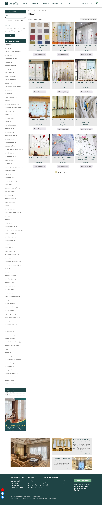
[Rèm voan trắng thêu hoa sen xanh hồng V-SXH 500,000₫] (86, 145)
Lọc (10, 35)
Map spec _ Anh (9, 314)
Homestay (45, 484)
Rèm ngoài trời (8, 370)
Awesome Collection (10, 286)
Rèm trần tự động (9, 310)
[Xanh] (19, 31)
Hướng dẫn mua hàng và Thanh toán (82, 484)
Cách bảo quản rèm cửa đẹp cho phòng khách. (62, 459)
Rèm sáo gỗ (8, 55)
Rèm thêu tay (8, 258)
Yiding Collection (9, 338)
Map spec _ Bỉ (8, 251)
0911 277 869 (15, 483)
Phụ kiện (7, 174)
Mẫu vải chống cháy (10, 135)
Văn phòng (62, 480)
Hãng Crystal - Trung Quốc (12, 212)
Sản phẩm (35, 3)
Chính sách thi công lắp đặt (80, 488)
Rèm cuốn (7, 216)
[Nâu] (5, 31)
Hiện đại (7, 300)
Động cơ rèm (8, 293)
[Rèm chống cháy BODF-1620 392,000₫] (39, 33)
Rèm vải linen (8, 195)
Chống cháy (8, 72)
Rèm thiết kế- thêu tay (33, 482)
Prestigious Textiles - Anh (11, 261)
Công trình (45, 3)
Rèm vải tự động (9, 279)
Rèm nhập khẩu (9, 321)
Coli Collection (8, 223)
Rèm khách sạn (9, 132)
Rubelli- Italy (8, 363)
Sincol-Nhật (8, 356)
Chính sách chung (82, 480)
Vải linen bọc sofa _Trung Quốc (13, 149)
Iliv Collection (8, 139)
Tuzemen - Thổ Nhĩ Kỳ (11, 146)
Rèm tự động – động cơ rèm (35, 485)
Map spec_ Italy (9, 202)
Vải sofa (7, 163)
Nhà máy (71, 3)
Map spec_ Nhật (9, 160)
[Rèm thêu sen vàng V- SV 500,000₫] (63, 70)
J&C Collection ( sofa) (10, 254)
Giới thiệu (26, 3)
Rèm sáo (7, 121)
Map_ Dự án (8, 349)
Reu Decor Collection (10, 307)
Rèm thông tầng (9, 289)
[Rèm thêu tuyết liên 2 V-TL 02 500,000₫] (39, 107)
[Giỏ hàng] (96, 3)
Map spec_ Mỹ (8, 128)
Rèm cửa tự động (9, 79)
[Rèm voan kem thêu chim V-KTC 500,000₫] (63, 107)
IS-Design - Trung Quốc (11, 188)
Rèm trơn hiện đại (9, 209)
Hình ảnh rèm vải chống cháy (12, 167)
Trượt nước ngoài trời (10, 104)
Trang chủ (30, 10)
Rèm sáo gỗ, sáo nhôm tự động (13, 342)
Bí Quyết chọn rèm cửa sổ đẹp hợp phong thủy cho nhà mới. (81, 441)
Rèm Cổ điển (8, 331)
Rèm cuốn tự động (9, 377)
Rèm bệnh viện (9, 240)
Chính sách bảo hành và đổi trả (81, 486)
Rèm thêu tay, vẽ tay (10, 226)
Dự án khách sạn (47, 485)
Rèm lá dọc (8, 184)
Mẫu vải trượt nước (9, 198)
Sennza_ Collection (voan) (12, 265)
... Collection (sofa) (9, 384)
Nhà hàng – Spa (63, 482)
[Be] (5, 28)
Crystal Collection (9, 328)
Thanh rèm (7, 100)
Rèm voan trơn (8, 366)
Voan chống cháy (9, 125)
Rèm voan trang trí (9, 142)
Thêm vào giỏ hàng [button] (39, 54)
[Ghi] (12, 28)
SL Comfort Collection (10, 373)
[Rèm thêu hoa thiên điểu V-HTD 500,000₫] (63, 33)
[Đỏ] (9, 28)
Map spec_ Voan (9, 275)
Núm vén (7, 69)
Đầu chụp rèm (8, 93)
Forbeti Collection (9, 76)
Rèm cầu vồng (8, 153)
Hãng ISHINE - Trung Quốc (12, 86)
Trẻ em (6, 268)
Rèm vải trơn (8, 177)
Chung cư (45, 482)
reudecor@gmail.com (17, 487)
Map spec (55, 3)
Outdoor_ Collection (10, 97)
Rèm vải (7, 44)
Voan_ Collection (9, 191)
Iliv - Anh (7, 48)
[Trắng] (9, 31)
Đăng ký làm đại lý (86, 3)
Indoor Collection (9, 65)
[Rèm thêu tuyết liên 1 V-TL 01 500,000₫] (86, 33)
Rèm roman (8, 90)
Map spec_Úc (8, 380)
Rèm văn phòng (9, 303)
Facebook (75, 490)
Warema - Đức (8, 335)
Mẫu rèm (7, 352)
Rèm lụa (7, 205)
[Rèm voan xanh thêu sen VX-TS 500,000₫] (63, 145)
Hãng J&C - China (9, 181)
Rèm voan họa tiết (9, 58)
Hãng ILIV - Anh (9, 118)
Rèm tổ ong (8, 247)
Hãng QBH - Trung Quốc (11, 51)
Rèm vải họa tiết (9, 237)
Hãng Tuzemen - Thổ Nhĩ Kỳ (12, 359)
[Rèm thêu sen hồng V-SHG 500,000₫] (39, 70)
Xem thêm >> (87, 453)
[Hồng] (16, 28)
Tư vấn (63, 3)
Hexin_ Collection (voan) (11, 296)
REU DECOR (8, 392)
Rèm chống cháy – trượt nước (35, 487)
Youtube (78, 490)
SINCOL (7, 394)
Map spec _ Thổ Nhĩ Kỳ (11, 345)
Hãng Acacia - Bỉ (9, 324)
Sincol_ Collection (9, 233)
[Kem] (21, 28)
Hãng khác (7, 244)
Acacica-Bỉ (7, 62)
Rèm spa (7, 272)
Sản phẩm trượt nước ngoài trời (13, 230)
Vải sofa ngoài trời (9, 156)
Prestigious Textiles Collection (13, 107)
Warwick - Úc (8, 114)
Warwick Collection (10, 170)
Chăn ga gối (8, 111)
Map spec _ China (9, 282)
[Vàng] (14, 31)
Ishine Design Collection (11, 317)
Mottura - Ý (7, 83)
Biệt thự (45, 480)
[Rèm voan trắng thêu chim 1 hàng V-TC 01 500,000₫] (86, 107)
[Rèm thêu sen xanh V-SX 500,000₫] (86, 70)
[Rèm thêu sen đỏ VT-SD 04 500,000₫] (39, 145)
